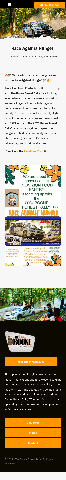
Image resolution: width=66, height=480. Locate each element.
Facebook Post (33, 151)
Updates (53, 56)
